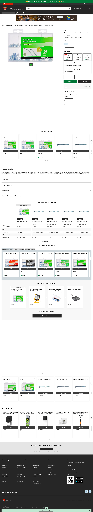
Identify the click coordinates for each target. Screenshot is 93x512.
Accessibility (50, 469)
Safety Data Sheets (5, 476)
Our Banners (35, 467)
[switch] (4, 226)
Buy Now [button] (85, 81)
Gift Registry (19, 474)
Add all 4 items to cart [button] (47, 315)
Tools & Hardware (10, 25)
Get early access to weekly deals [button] (45, 510)
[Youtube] (10, 492)
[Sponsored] (46, 18)
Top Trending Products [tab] (19, 249)
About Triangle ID (36, 465)
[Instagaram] (8, 492)
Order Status (78, 8)
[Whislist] (84, 8)
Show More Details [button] (45, 241)
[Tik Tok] (16, 492)
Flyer (19, 12)
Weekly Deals (27, 12)
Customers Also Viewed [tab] (7, 249)
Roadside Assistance (21, 469)
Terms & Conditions (51, 465)
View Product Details (69, 37)
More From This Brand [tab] (30, 249)
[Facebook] (3, 492)
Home (3, 25)
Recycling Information (36, 481)
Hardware (17, 25)
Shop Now (64, 1)
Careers (34, 469)
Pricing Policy (50, 472)
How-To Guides (20, 481)
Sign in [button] (86, 3)
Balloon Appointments (21, 476)
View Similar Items (78, 37)
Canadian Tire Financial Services (22, 462)
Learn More (69, 474)
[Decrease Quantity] (65, 77)
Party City (63, 12)
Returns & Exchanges (5, 472)
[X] (5, 492)
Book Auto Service (71, 12)
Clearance (37, 12)
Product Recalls (4, 474)
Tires (48, 12)
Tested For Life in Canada (37, 474)
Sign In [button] (46, 449)
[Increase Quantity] (73, 77)
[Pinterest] (13, 492)
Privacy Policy (50, 462)
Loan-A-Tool (19, 478)
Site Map (49, 467)
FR (89, 3)
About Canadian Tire (36, 462)
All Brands (34, 472)
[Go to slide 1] (31, 64)
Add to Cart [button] (70, 81)
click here (68, 105)
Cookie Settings (4, 481)
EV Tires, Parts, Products (21, 467)
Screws (36, 25)
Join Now (57, 451)
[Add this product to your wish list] (76, 77)
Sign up (69, 465)
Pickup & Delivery (5, 469)
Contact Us (4, 478)
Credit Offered (53, 3)
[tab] (68, 57)
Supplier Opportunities (37, 483)
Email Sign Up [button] (61, 3)
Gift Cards (19, 472)
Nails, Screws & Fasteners (27, 25)
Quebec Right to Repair (52, 474)
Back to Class (55, 12)
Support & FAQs (4, 465)
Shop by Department (9, 12)
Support (67, 3)
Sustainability (35, 478)
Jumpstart (34, 476)
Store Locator (4, 462)
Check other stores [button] (69, 71)
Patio (43, 12)
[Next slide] (91, 141)
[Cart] (89, 8)
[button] (69, 8)
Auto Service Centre (20, 465)
